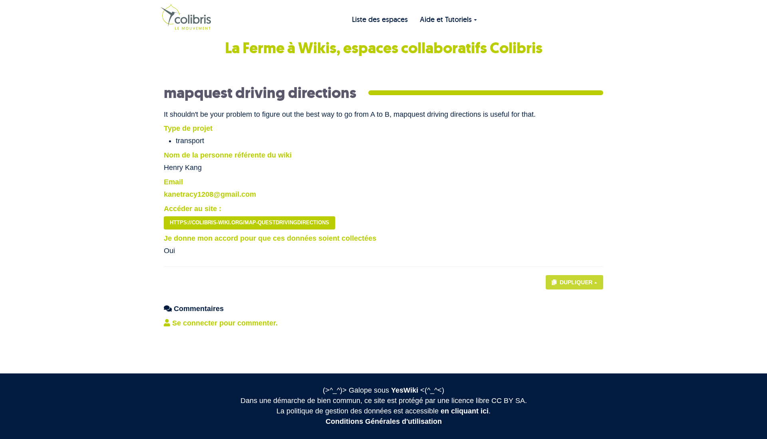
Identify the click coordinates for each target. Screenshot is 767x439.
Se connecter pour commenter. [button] (224, 323)
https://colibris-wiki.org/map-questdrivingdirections (249, 222)
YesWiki (404, 390)
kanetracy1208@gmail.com (210, 194)
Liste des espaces (380, 19)
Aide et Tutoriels (446, 19)
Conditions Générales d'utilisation (384, 421)
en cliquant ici (465, 411)
